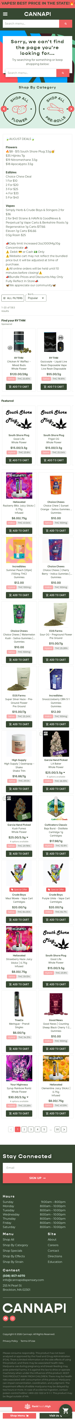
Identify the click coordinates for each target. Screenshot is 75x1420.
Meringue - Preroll (19, 1023)
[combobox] (56, 772)
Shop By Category (15, 1245)
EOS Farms (55, 630)
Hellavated (19, 501)
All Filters (14, 298)
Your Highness (19, 1084)
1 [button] (17, 1129)
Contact (53, 1250)
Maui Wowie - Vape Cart (19, 898)
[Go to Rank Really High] (37, 1406)
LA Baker (56, 763)
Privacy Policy (10, 1341)
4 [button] (37, 1129)
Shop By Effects (14, 1256)
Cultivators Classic (56, 824)
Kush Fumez (19, 828)
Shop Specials (12, 1250)
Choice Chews (56, 501)
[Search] (65, 24)
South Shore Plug (19, 435)
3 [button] (31, 1129)
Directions (55, 1256)
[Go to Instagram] (12, 1318)
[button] (5, 13)
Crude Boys (19, 894)
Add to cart (21, 386)
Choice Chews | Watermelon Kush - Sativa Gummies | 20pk (19, 638)
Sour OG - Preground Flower (56, 634)
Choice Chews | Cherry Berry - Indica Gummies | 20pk (56, 574)
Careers (53, 1245)
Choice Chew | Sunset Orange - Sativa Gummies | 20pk (55, 509)
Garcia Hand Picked (56, 759)
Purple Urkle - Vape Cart (56, 898)
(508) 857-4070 (14, 1275)
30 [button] (57, 1129)
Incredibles (19, 566)
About (52, 1239)
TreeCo (19, 1020)
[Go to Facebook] (5, 1318)
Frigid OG (53, 438)
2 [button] (24, 1129)
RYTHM (18, 357)
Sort (30, 294)
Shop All (8, 1239)
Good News (56, 1020)
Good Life (18, 438)
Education (55, 1262)
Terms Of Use (28, 1341)
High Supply (19, 759)
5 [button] (44, 1129)
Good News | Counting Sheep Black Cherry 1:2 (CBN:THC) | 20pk (56, 1027)
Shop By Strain (13, 1262)
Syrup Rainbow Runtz (19, 1088)
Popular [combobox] (33, 298)
